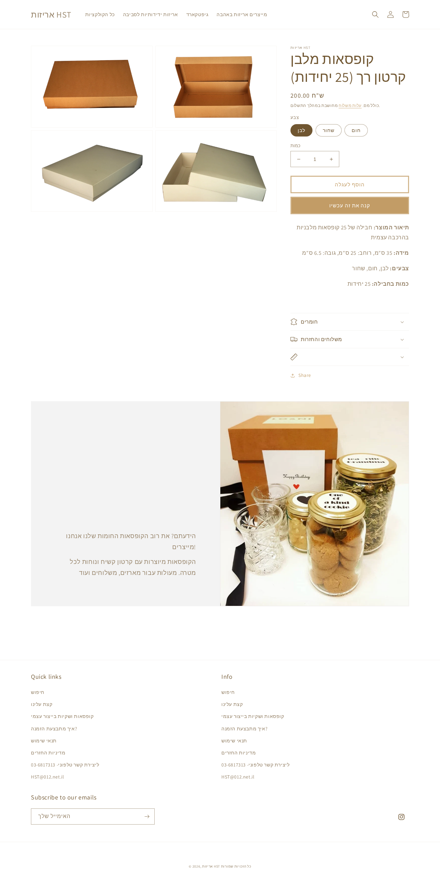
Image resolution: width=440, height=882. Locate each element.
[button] (375, 14)
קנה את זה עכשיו (349, 205)
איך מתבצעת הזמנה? (54, 729)
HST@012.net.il (47, 777)
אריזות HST (211, 866)
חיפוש (37, 692)
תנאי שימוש (44, 741)
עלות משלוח (350, 105)
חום (356, 130)
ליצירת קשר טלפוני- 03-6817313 (65, 765)
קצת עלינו (41, 704)
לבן (301, 130)
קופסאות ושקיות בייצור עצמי (62, 716)
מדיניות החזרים (48, 753)
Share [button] (304, 375)
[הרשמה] (146, 816)
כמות (295, 146)
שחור (328, 130)
